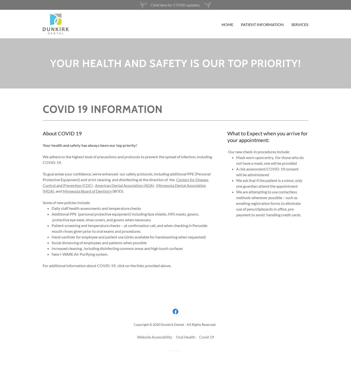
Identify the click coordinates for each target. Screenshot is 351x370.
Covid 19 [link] (206, 337)
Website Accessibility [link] (154, 337)
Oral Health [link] (185, 337)
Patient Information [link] (262, 24)
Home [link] (227, 24)
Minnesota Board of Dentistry (87, 191)
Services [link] (299, 24)
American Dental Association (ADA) (124, 185)
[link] (56, 23)
